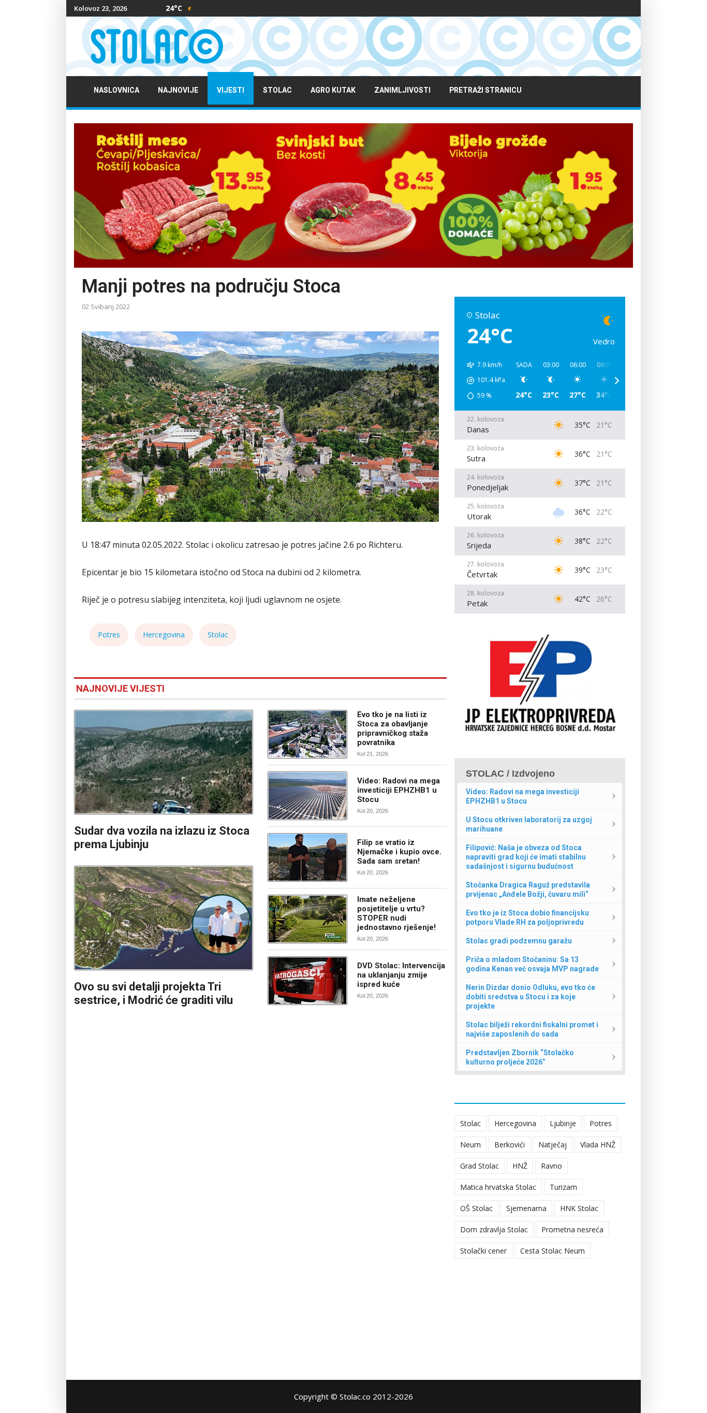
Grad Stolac (479, 1166)
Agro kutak (333, 90)
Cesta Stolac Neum (552, 1251)
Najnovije (178, 90)
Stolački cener (483, 1251)
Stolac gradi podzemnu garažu (519, 941)
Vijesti (230, 90)
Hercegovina (164, 634)
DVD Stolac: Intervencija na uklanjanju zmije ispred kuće (401, 975)
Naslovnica (116, 90)
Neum (470, 1144)
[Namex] (353, 195)
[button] (482, 380)
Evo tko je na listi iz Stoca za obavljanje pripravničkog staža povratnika (392, 728)
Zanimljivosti (402, 90)
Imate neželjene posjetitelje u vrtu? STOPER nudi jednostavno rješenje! (396, 913)
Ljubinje (563, 1123)
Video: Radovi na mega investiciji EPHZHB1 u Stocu (398, 790)
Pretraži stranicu (485, 90)
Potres (109, 634)
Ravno (551, 1166)
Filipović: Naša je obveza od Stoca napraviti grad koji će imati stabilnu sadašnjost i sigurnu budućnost (526, 856)
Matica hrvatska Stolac (498, 1187)
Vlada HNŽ (597, 1144)
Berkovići (509, 1144)
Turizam (563, 1187)
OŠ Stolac (476, 1208)
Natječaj (552, 1144)
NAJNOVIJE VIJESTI (120, 688)
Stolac (277, 90)
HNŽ (519, 1166)
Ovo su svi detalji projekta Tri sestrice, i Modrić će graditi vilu (153, 993)
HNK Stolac (579, 1208)
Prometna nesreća (572, 1229)
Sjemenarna (526, 1208)
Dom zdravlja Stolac (494, 1229)
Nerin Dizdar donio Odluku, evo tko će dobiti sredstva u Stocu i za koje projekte (530, 996)
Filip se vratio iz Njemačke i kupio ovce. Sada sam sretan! (399, 852)
